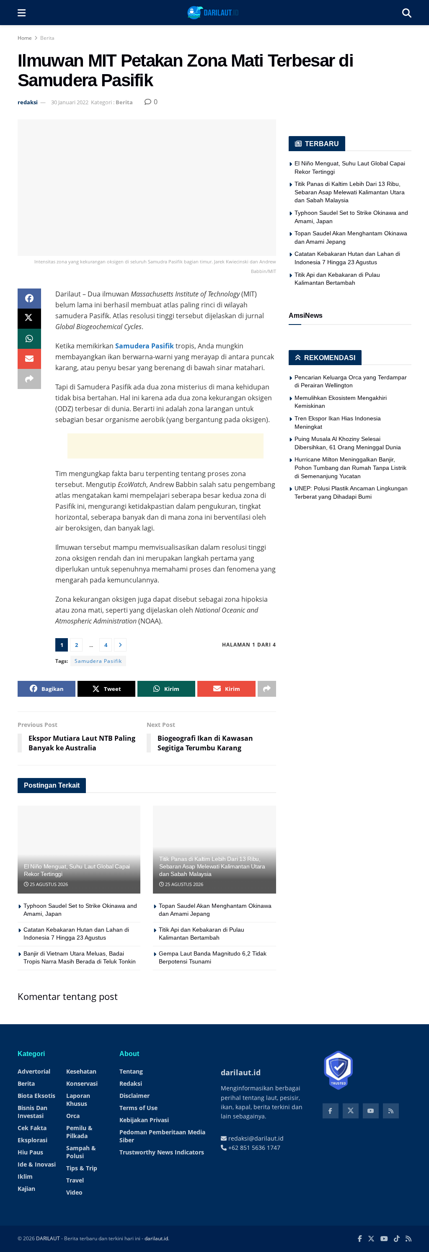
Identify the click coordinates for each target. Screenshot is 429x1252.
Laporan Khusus (78, 1100)
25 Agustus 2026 (48, 884)
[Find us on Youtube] (371, 1110)
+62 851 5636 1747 (253, 1148)
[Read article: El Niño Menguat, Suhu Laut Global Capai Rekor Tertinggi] (79, 850)
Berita (47, 37)
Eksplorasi (32, 1140)
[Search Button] (406, 12)
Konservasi (82, 1083)
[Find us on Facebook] (331, 1110)
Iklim (25, 1176)
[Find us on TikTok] (397, 1239)
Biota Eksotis (36, 1096)
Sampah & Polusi (81, 1152)
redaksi (28, 102)
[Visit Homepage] (214, 12)
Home (25, 37)
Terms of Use (138, 1108)
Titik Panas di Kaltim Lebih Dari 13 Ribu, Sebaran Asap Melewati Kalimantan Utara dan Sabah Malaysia (212, 866)
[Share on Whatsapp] (29, 339)
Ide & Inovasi (37, 1164)
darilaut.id (156, 1238)
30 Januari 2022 (69, 102)
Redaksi (130, 1083)
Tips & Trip (81, 1168)
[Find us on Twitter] (351, 1110)
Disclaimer (134, 1096)
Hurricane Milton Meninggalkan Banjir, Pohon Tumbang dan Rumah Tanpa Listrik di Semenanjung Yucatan (350, 467)
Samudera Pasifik (144, 345)
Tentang (131, 1071)
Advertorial (34, 1071)
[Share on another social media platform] (29, 379)
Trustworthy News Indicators (161, 1152)
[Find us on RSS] (391, 1110)
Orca (73, 1116)
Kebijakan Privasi (144, 1120)
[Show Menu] (22, 12)
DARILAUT (48, 1238)
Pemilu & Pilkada (79, 1132)
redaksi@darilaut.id (255, 1138)
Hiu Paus (30, 1152)
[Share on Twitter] (29, 319)
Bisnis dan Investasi (32, 1112)
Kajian (26, 1189)
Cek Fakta (32, 1128)
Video (74, 1192)
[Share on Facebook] (29, 299)
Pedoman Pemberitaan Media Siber (162, 1136)
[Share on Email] (29, 359)
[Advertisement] (165, 446)
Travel (75, 1180)
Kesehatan (81, 1071)
